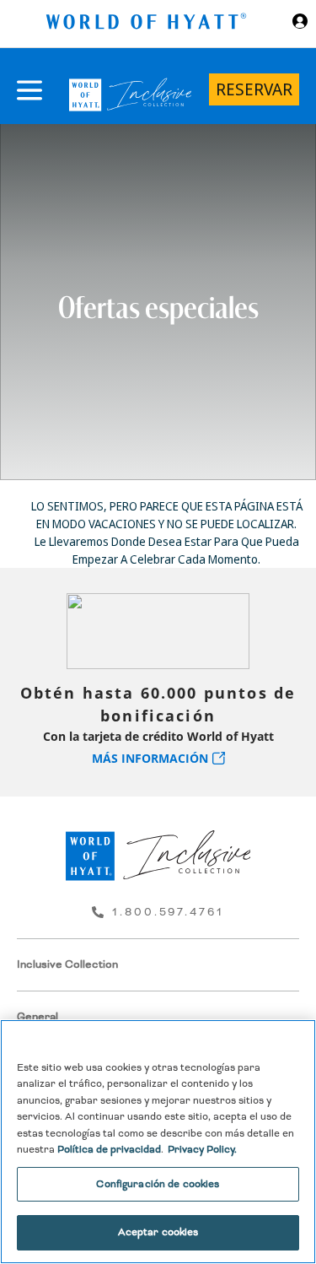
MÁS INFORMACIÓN (150, 758)
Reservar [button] (254, 89)
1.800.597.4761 (168, 912)
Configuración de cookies (157, 1184)
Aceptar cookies (158, 1232)
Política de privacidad (109, 1149)
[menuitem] (158, 964)
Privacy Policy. (202, 1149)
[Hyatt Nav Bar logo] (148, 24)
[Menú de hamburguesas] (29, 90)
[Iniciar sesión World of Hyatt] (300, 24)
